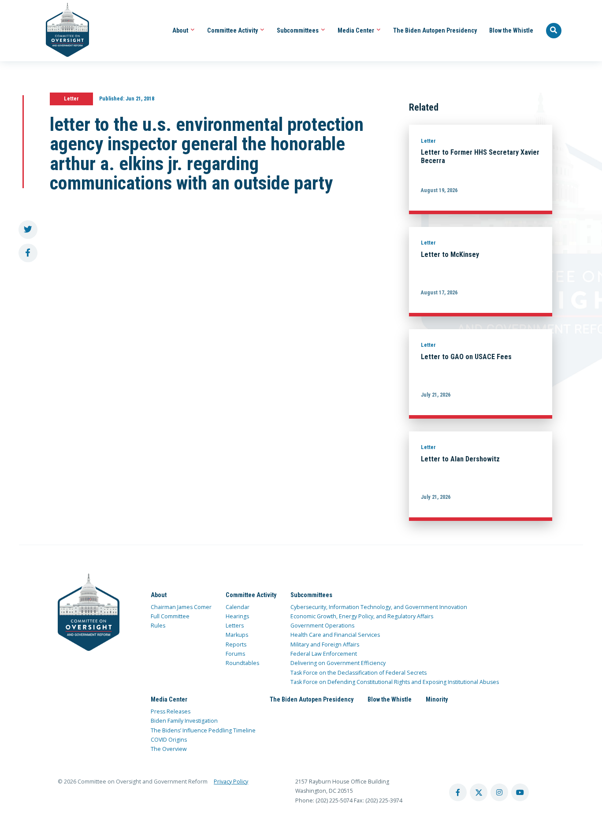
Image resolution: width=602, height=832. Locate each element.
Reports (236, 644)
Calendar (237, 607)
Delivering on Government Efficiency (338, 663)
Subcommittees (298, 30)
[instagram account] (499, 792)
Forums (235, 653)
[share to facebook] (28, 253)
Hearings (237, 616)
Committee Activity (233, 30)
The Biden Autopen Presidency (435, 30)
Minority (437, 699)
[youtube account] (520, 792)
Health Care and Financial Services (335, 635)
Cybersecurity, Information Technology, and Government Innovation (378, 607)
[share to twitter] (28, 229)
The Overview (169, 749)
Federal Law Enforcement (323, 653)
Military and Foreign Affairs (324, 644)
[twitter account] (478, 792)
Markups (237, 635)
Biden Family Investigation (184, 720)
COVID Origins (169, 739)
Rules (158, 625)
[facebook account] (458, 792)
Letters (235, 625)
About (181, 30)
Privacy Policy (231, 781)
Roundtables (242, 663)
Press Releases (170, 711)
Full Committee (170, 616)
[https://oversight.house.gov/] (63, 30)
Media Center (356, 30)
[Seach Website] (554, 31)
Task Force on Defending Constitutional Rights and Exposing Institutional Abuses (394, 682)
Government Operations (322, 625)
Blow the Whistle (511, 30)
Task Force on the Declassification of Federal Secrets (358, 672)
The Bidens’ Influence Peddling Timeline (203, 730)
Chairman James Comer (181, 607)
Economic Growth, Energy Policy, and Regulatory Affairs (361, 616)
